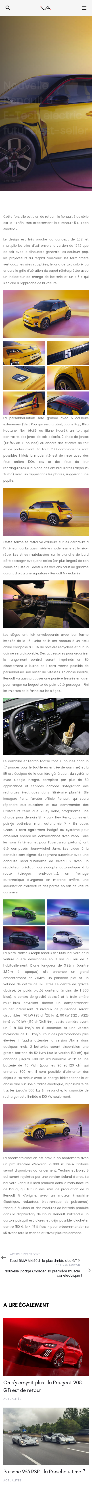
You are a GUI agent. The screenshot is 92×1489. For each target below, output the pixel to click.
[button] (8, 8)
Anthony (10, 152)
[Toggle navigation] (72, 8)
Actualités (12, 181)
